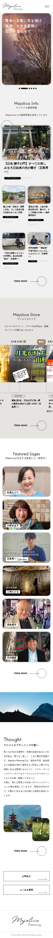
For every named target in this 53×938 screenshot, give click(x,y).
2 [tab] (24, 88)
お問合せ (26, 876)
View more (20, 281)
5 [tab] (33, 88)
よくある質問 (26, 890)
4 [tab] (31, 88)
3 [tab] (29, 88)
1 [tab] (19, 88)
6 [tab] (36, 88)
